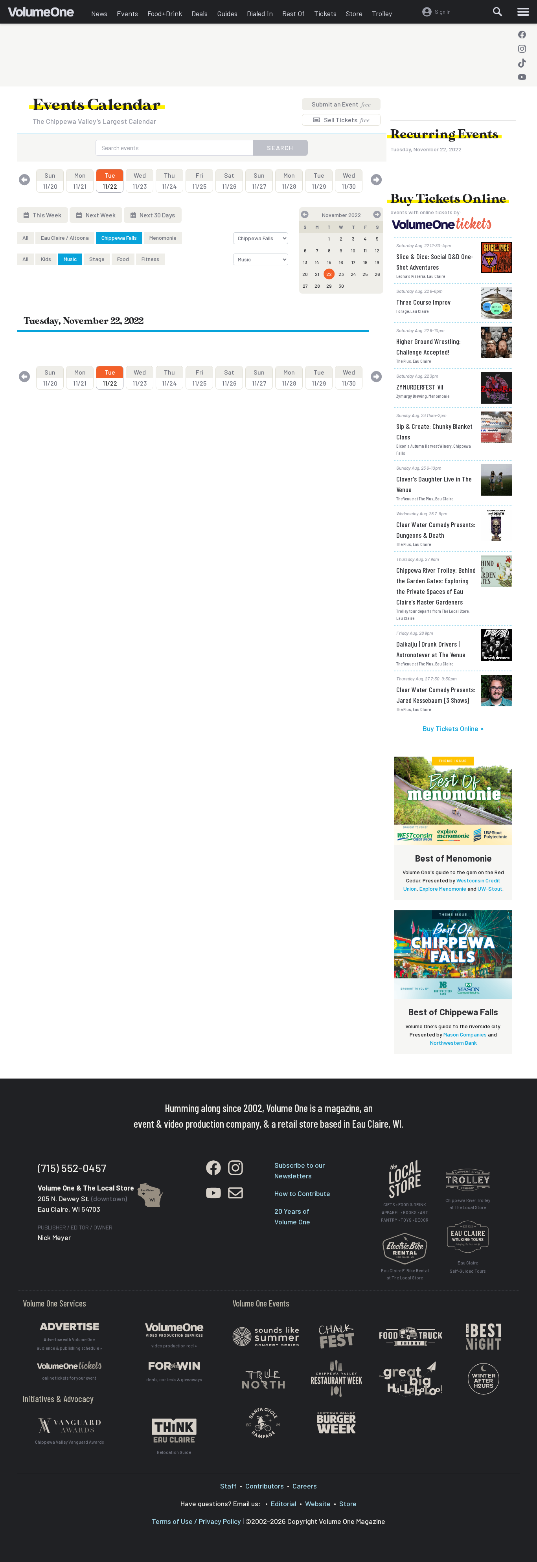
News (99, 13)
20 (305, 274)
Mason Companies (465, 1034)
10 (353, 250)
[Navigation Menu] (523, 12)
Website (318, 1503)
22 (329, 274)
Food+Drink (164, 13)
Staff (228, 1485)
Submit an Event (341, 104)
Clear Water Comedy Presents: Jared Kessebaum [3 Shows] (435, 694)
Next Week (100, 215)
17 (353, 262)
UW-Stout (490, 888)
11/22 (110, 180)
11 (365, 250)
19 (377, 262)
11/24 (169, 180)
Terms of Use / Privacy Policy (196, 1521)
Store (354, 13)
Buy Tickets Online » (453, 728)
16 (341, 262)
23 (341, 274)
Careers (304, 1485)
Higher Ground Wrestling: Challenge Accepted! (428, 346)
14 (317, 262)
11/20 (50, 180)
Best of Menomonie (453, 858)
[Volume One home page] (47, 14)
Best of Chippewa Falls (453, 1011)
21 (317, 274)
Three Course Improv (423, 302)
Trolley (382, 13)
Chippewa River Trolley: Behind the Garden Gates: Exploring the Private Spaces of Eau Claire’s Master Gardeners (436, 586)
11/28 (289, 180)
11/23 (139, 180)
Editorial (283, 1503)
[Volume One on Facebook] (522, 35)
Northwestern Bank (453, 1042)
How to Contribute (302, 1193)
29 (329, 286)
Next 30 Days (156, 215)
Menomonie (163, 237)
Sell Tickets (346, 120)
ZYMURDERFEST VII (419, 386)
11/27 (259, 180)
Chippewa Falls (119, 237)
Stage (97, 258)
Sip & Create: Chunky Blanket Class (434, 431)
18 (365, 262)
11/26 (229, 180)
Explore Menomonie (442, 888)
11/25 (199, 180)
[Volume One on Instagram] (522, 49)
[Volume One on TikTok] (522, 63)
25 (365, 274)
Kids (46, 258)
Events (127, 13)
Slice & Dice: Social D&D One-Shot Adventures (435, 261)
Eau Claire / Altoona (65, 237)
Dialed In (260, 13)
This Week (46, 215)
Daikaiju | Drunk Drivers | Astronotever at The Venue (430, 649)
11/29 (319, 180)
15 (329, 262)
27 (305, 286)
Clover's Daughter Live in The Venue (434, 484)
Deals (199, 13)
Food (123, 258)
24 (353, 274)
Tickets (325, 13)
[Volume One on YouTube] (522, 77)
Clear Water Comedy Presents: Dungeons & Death (435, 529)
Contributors (264, 1485)
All (25, 237)
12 (377, 250)
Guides (227, 13)
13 (305, 262)
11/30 (349, 180)
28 (317, 286)
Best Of (293, 13)
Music (70, 258)
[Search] (497, 12)
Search (280, 147)
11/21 (79, 180)
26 (377, 274)
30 (341, 286)
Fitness (150, 258)
